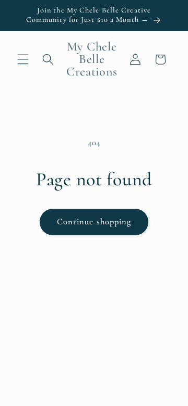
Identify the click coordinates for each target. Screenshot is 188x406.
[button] (23, 59)
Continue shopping (94, 222)
